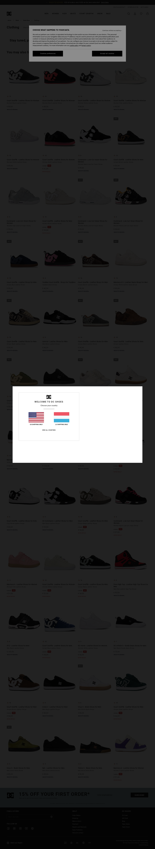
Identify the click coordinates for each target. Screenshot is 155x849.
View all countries (49, 430)
